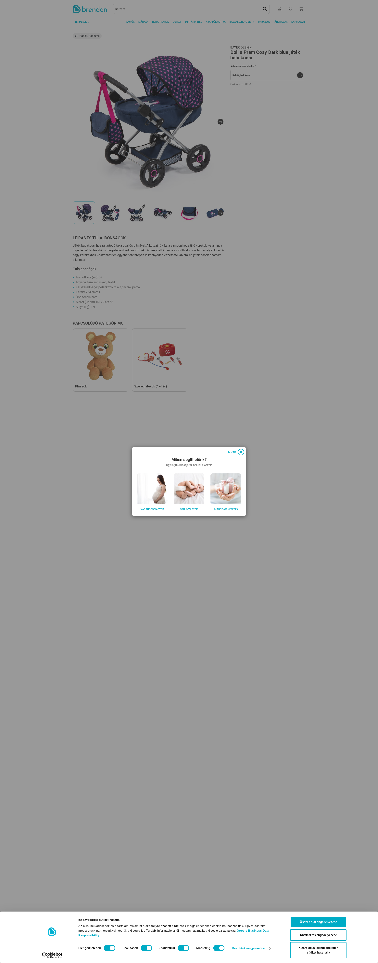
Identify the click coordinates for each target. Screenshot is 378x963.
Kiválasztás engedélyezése (318, 935)
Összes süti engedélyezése (318, 922)
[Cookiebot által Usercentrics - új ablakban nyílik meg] (52, 955)
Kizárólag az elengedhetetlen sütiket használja (318, 950)
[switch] (146, 948)
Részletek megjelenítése (248, 948)
